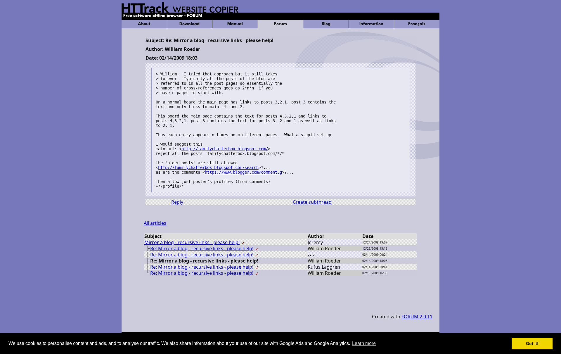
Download (189, 24)
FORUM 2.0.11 (416, 316)
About (144, 24)
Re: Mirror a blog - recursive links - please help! (201, 248)
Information (371, 24)
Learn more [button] (364, 343)
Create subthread (312, 202)
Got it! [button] (532, 343)
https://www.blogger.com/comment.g (243, 172)
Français (416, 24)
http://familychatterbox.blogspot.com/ (224, 148)
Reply (177, 202)
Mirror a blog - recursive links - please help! (192, 242)
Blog (326, 24)
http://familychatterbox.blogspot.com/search (208, 167)
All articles (155, 223)
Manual (235, 24)
